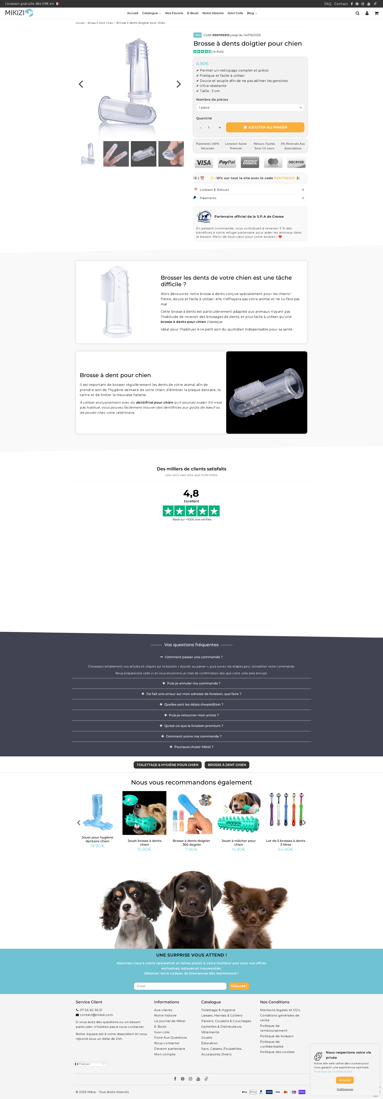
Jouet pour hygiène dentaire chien (97, 839)
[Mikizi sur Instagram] (363, 4)
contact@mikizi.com (96, 1015)
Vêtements (210, 1032)
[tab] (191, 657)
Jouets (206, 1037)
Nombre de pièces (212, 99)
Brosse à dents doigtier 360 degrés (191, 842)
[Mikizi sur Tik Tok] (375, 4)
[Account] (366, 13)
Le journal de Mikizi (169, 1021)
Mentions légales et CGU (280, 1010)
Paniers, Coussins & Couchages (226, 1021)
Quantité (204, 118)
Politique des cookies (277, 1052)
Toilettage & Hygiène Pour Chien (167, 765)
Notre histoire (165, 1015)
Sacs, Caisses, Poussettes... (222, 1049)
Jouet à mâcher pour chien (239, 842)
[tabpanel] (88, 154)
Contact (341, 4)
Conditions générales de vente (279, 1017)
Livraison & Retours (214, 190)
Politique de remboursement (273, 1028)
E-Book (160, 1026)
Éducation (209, 1043)
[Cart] (376, 13)
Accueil (80, 22)
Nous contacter (167, 1043)
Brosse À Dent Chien (101, 22)
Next (179, 83)
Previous (80, 83)
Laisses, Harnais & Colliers (221, 1015)
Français (84, 1063)
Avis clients (163, 1010)
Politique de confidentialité (271, 1044)
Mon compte (165, 1054)
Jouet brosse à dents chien (144, 842)
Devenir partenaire (169, 1049)
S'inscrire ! (239, 986)
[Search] (357, 13)
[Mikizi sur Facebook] (352, 4)
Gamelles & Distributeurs (221, 1026)
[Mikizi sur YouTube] (369, 4)
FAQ (328, 4)
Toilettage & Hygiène (218, 1010)
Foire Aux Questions (170, 1037)
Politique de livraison (276, 1036)
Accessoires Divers (216, 1054)
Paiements (208, 198)
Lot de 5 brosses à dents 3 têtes (285, 842)
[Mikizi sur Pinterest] (357, 4)
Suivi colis (162, 1032)
